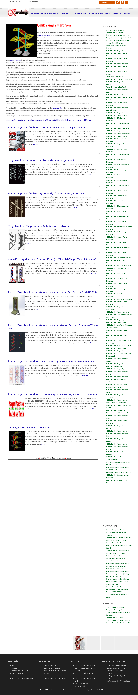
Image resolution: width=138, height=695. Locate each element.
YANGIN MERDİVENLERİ (114, 76)
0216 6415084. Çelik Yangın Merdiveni (119, 79)
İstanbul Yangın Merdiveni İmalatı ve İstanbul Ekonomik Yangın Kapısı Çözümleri (47, 127)
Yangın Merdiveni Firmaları (115, 607)
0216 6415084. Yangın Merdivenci (117, 312)
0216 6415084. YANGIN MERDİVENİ (118, 346)
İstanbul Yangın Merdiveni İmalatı (44, 13)
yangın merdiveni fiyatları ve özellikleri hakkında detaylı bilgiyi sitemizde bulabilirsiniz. (63, 120)
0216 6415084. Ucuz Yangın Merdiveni (119, 299)
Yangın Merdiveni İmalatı (114, 33)
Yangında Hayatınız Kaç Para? (116, 87)
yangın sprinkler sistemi (126, 681)
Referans (117, 13)
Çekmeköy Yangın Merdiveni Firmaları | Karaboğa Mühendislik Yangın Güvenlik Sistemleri (52, 259)
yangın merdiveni (44, 35)
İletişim (127, 13)
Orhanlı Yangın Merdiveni (114, 43)
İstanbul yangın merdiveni (26, 120)
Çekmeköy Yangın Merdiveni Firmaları (118, 472)
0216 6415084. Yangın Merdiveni (117, 51)
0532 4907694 (107, 2)
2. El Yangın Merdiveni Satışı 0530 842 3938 (29, 427)
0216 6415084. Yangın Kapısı (116, 320)
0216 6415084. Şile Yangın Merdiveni (118, 258)
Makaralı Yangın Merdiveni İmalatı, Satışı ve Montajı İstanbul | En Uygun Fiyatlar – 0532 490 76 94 (118, 573)
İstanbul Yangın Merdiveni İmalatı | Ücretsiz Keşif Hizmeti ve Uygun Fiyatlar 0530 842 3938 (53, 394)
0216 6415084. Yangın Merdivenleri (118, 95)
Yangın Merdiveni (79, 13)
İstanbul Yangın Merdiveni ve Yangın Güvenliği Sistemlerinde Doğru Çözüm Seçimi (48, 193)
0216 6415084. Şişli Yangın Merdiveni (118, 265)
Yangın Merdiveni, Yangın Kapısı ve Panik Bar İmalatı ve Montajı (39, 226)
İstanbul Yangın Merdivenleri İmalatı (118, 623)
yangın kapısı (113, 681)
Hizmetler (65, 13)
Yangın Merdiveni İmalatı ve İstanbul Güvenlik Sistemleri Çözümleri (41, 160)
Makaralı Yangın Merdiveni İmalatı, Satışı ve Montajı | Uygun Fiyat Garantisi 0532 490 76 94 (52, 292)
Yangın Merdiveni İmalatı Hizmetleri (118, 620)
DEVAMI (35, 144)
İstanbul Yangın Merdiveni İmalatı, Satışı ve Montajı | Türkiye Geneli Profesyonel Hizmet (51, 361)
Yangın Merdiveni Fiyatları (99, 13)
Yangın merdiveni (11, 120)
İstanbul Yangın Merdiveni (115, 30)
